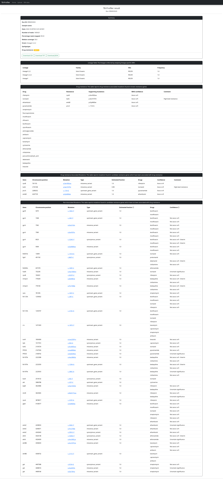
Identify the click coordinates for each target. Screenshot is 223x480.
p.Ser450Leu (67, 183)
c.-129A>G (71, 364)
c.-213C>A (71, 311)
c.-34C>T (70, 218)
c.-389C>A (71, 372)
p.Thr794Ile (71, 286)
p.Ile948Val (71, 279)
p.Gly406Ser (67, 194)
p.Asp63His (71, 468)
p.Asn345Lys (72, 439)
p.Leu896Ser (72, 350)
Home (14, 2)
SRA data (26, 2)
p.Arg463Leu (72, 347)
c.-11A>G (66, 191)
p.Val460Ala (71, 404)
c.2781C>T (71, 432)
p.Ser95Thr (71, 232)
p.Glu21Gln (71, 225)
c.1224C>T (71, 239)
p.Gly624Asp (72, 354)
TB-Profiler (5, 2)
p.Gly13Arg (71, 472)
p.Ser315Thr (67, 187)
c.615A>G (71, 464)
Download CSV (28, 56)
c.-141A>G (71, 254)
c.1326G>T (71, 436)
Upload (19, 2)
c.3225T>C (71, 275)
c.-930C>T (71, 425)
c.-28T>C (70, 297)
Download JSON (52, 56)
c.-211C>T (71, 454)
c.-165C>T (71, 211)
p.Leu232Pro (72, 339)
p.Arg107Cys (72, 443)
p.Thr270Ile (71, 429)
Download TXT (40, 56)
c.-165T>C (71, 293)
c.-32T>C (70, 382)
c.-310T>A (71, 400)
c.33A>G (70, 343)
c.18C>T (70, 379)
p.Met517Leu (72, 393)
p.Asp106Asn (72, 272)
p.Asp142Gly (72, 386)
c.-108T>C (71, 268)
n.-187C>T (71, 325)
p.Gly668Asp (72, 247)
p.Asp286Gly (72, 357)
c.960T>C (71, 257)
